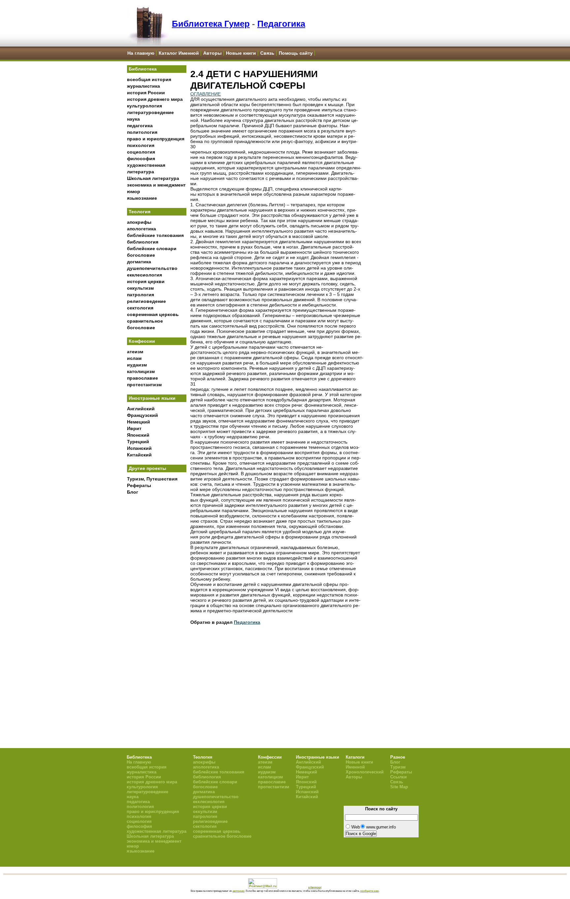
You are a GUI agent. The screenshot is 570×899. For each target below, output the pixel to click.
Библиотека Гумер (211, 24)
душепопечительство (152, 268)
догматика (139, 261)
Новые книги (241, 53)
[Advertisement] (156, 607)
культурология (144, 105)
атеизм (135, 351)
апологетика (141, 228)
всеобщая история (149, 79)
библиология (142, 242)
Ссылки (398, 776)
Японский (138, 435)
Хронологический (365, 771)
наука (133, 119)
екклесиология (144, 274)
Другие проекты (147, 468)
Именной (355, 767)
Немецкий (138, 421)
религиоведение (146, 301)
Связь (267, 53)
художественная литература (156, 831)
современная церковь (153, 314)
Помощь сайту (296, 53)
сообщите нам (369, 890)
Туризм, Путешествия (152, 478)
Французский (142, 415)
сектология (140, 307)
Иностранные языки (152, 398)
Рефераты (139, 485)
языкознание (142, 198)
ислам (134, 358)
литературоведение (150, 112)
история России (146, 92)
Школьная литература (153, 178)
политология (142, 132)
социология (141, 152)
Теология (139, 211)
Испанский (139, 448)
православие (142, 378)
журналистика (143, 86)
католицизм (141, 371)
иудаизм (137, 364)
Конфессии (142, 341)
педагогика (140, 125)
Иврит (134, 428)
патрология (140, 294)
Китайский (139, 454)
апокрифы (139, 222)
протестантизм (144, 384)
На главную (140, 53)
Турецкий (138, 441)
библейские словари (151, 248)
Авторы (212, 53)
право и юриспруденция (155, 138)
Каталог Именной (179, 53)
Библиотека (143, 69)
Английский (141, 408)
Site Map (399, 786)
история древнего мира (155, 99)
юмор (133, 191)
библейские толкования (155, 235)
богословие (141, 255)
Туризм (398, 767)
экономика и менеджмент (156, 185)
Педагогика (281, 24)
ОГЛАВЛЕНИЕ (205, 94)
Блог (132, 492)
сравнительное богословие (222, 836)
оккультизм (140, 288)
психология (140, 145)
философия (141, 158)
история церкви (146, 281)
